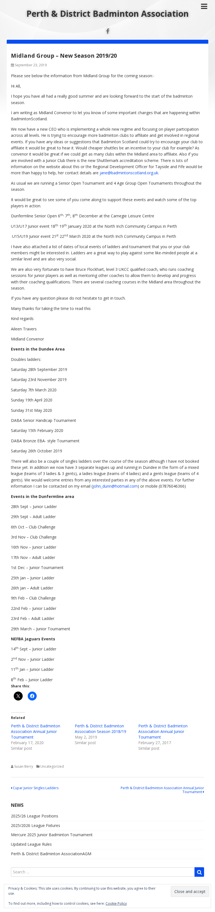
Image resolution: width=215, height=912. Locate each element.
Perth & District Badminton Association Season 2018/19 (100, 728)
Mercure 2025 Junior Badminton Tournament (52, 834)
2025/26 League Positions (34, 816)
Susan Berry (23, 766)
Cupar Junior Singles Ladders (35, 788)
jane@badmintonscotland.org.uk (129, 172)
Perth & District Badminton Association (107, 13)
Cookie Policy (116, 903)
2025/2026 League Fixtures (35, 825)
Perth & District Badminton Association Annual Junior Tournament (35, 731)
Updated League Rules (31, 844)
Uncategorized (52, 766)
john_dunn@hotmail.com (115, 486)
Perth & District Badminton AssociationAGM (51, 853)
